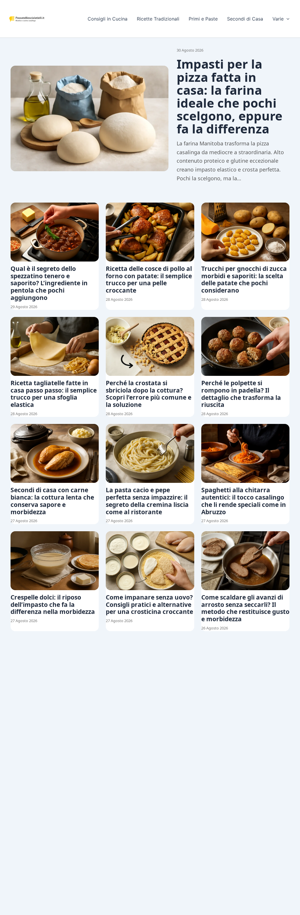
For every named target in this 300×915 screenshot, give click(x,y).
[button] (286, 18)
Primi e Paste (203, 19)
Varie (278, 19)
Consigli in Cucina (107, 19)
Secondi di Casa (245, 19)
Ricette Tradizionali (158, 19)
